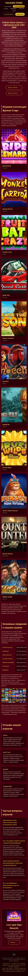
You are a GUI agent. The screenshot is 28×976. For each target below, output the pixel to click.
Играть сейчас (13, 87)
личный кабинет (9, 14)
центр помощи (7, 6)
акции (14, 10)
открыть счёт (20, 14)
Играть (13, 942)
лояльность (21, 8)
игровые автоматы (19, 6)
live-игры (6, 8)
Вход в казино (13, 93)
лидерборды (13, 8)
